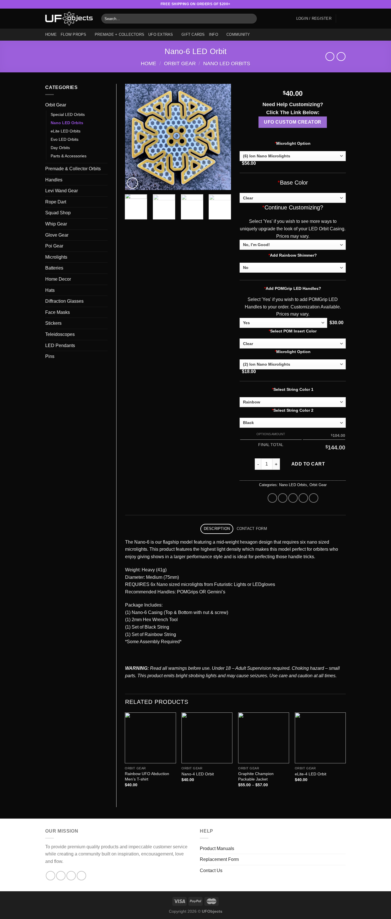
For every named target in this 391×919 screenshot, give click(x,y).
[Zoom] (132, 183)
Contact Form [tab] (252, 528)
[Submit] (251, 18)
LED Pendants (60, 345)
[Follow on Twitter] (332, 4)
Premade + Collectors (119, 34)
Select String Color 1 (292, 389)
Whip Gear (56, 223)
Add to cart (308, 464)
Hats (50, 290)
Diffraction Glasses (64, 301)
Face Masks (57, 312)
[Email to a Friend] (293, 498)
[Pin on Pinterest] (303, 498)
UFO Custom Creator (292, 122)
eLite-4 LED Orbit (310, 774)
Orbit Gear (180, 63)
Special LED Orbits (68, 114)
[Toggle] (105, 105)
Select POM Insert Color (293, 331)
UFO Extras (160, 34)
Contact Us (211, 870)
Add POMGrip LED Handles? (292, 288)
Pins (49, 356)
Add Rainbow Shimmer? (292, 255)
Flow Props (73, 34)
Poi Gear (54, 245)
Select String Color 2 (292, 410)
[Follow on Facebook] (315, 4)
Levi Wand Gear (61, 190)
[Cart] (343, 18)
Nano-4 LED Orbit (197, 774)
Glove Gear (56, 235)
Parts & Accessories (68, 156)
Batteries (54, 268)
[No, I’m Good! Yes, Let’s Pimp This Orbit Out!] (293, 245)
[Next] (222, 136)
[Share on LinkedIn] (313, 498)
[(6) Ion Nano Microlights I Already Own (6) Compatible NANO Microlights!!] (293, 156)
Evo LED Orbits (64, 139)
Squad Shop (58, 212)
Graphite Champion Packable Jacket (256, 776)
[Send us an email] (337, 4)
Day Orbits (60, 147)
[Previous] (134, 136)
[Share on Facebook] (272, 498)
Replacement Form (219, 859)
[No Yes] (283, 323)
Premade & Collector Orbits (73, 168)
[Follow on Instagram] (321, 4)
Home (51, 34)
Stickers (53, 323)
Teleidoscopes (60, 334)
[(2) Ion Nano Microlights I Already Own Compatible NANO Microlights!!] (293, 364)
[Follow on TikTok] (326, 4)
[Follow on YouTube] (343, 4)
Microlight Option (293, 143)
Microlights (56, 257)
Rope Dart (55, 201)
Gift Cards (193, 34)
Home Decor (58, 279)
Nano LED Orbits (226, 63)
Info (213, 34)
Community (238, 34)
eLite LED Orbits (65, 131)
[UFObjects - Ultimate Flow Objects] (69, 18)
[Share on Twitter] (282, 498)
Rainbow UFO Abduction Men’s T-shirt (147, 776)
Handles (53, 179)
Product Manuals (217, 848)
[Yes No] (293, 268)
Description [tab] (217, 528)
